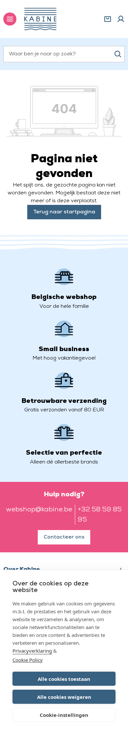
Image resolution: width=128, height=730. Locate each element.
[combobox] (64, 54)
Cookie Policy (27, 660)
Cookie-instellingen (64, 715)
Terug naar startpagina (64, 212)
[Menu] (9, 19)
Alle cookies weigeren (64, 697)
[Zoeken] (117, 54)
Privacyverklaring (32, 650)
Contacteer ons (64, 537)
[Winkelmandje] (108, 19)
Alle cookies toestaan (64, 679)
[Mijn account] (121, 19)
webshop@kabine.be (39, 509)
